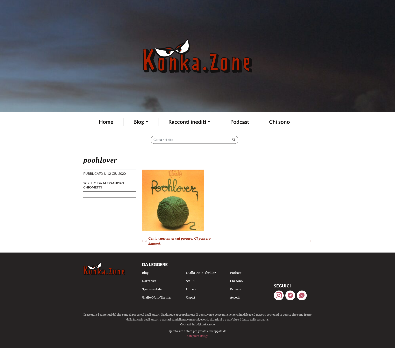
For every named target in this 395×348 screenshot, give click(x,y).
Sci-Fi (190, 281)
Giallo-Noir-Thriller (157, 297)
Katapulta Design (197, 336)
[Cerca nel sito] (234, 140)
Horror (191, 289)
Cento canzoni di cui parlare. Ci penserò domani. (179, 241)
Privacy (235, 289)
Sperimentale (152, 289)
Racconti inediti (187, 122)
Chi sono (279, 122)
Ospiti (190, 297)
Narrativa (149, 281)
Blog (138, 122)
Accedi (235, 297)
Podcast (239, 122)
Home (106, 122)
